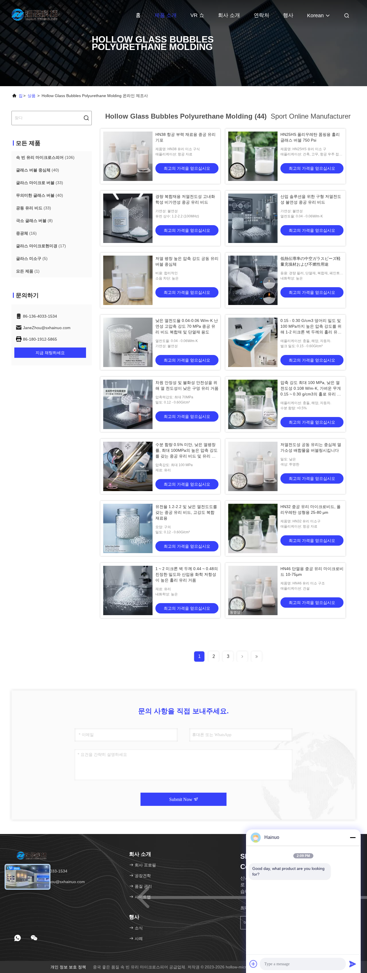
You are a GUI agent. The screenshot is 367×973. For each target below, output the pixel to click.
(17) (41, 246)
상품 (32, 95)
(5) (32, 258)
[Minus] (352, 837)
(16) (26, 233)
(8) (34, 220)
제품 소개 (166, 15)
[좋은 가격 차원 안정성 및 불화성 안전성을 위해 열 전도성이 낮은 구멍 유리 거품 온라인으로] (128, 404)
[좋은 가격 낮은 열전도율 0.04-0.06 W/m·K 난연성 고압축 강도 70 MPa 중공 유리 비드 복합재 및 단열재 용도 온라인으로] (128, 342)
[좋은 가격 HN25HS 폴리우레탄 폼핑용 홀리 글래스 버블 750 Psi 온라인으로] (253, 156)
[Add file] (253, 963)
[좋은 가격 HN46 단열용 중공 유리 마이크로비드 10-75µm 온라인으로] (253, 590)
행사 (288, 15)
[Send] (352, 963)
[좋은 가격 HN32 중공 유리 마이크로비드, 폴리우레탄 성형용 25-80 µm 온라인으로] (253, 528)
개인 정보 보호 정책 (68, 967)
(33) (39, 182)
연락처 (261, 15)
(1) (28, 271)
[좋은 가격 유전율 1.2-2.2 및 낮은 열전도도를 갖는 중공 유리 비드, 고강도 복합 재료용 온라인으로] (128, 528)
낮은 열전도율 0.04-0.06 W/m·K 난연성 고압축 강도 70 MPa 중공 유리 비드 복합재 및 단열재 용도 (186, 326)
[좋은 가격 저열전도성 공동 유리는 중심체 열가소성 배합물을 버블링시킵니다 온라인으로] (253, 466)
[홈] (34, 14)
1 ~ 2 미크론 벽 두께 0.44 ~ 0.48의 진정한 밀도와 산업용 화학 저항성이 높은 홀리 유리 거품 (186, 574)
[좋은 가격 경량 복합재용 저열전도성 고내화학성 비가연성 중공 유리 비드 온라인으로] (128, 218)
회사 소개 (229, 15)
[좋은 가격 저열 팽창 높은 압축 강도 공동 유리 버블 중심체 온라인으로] (128, 280)
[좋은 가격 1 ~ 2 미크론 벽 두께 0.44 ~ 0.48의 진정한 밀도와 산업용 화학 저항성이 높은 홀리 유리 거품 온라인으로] (128, 590)
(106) (45, 157)
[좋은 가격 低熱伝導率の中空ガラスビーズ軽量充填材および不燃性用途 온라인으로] (253, 280)
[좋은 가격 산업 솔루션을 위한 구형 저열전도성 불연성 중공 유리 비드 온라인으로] (253, 218)
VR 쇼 (197, 15)
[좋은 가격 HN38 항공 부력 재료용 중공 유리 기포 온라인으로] (128, 156)
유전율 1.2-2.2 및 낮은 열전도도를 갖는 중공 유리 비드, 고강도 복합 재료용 (186, 512)
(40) (37, 170)
